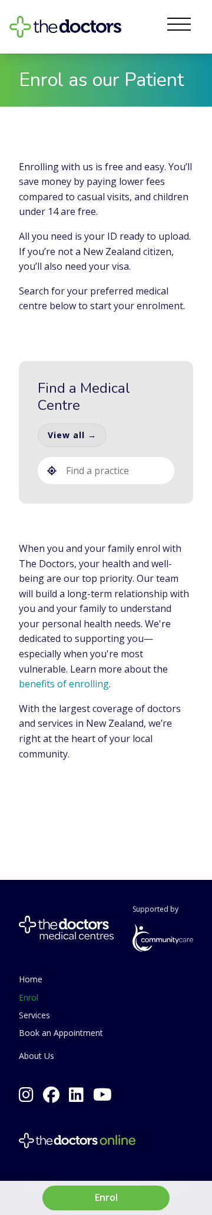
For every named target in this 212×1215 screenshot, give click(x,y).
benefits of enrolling (64, 683)
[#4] (76, 1094)
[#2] (26, 1094)
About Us (36, 1055)
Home (30, 979)
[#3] (102, 1094)
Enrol (28, 997)
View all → (72, 435)
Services (34, 1015)
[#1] (51, 1094)
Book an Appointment (61, 1032)
